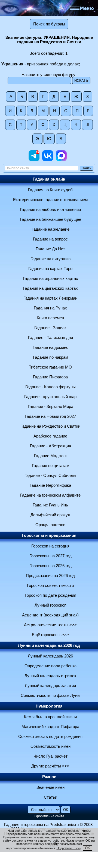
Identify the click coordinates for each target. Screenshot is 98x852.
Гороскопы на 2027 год (50, 556)
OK (87, 848)
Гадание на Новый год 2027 (50, 416)
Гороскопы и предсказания (49, 535)
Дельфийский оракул (50, 515)
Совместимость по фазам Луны (50, 695)
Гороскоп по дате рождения (50, 595)
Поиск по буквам (49, 24)
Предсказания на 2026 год (50, 575)
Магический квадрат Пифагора (50, 727)
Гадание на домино (50, 347)
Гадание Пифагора (50, 377)
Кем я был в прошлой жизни (50, 717)
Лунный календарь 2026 (50, 656)
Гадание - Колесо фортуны (50, 387)
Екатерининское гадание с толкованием (50, 200)
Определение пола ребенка (50, 666)
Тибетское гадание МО (50, 367)
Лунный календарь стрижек (50, 676)
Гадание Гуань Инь (50, 505)
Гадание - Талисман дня (50, 337)
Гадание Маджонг (50, 456)
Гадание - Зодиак (50, 328)
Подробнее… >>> (69, 848)
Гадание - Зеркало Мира (50, 406)
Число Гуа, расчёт (50, 756)
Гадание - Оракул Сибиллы (50, 475)
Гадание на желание (50, 229)
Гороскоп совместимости (50, 585)
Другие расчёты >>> (50, 766)
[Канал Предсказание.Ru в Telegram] (34, 160)
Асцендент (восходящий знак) (50, 615)
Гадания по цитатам (50, 465)
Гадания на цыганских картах (50, 288)
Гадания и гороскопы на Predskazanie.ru (41, 824)
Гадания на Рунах (50, 308)
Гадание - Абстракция (50, 446)
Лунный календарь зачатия (50, 685)
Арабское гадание (50, 436)
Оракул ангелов (50, 525)
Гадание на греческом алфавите (50, 495)
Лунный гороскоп (50, 605)
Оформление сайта (49, 816)
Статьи (50, 797)
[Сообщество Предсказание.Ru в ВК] (47, 160)
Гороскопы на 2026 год (50, 566)
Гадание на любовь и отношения (50, 209)
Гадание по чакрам (50, 357)
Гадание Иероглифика (50, 485)
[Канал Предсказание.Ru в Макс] (61, 160)
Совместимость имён (50, 746)
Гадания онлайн (49, 179)
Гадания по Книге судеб (50, 190)
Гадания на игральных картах (50, 278)
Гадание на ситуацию (50, 259)
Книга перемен (50, 318)
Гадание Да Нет (50, 249)
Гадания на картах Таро (50, 268)
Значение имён (50, 787)
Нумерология (49, 706)
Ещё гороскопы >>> (50, 635)
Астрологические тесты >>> (50, 625)
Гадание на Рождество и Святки (50, 426)
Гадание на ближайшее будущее (50, 219)
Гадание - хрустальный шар (50, 397)
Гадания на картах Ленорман (50, 298)
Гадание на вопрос (50, 239)
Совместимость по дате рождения (50, 736)
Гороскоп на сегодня (50, 546)
